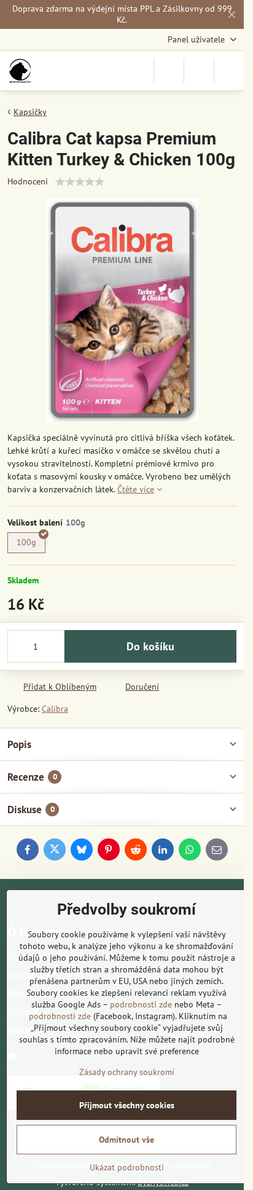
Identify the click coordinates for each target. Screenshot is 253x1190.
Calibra (55, 708)
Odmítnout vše (126, 1139)
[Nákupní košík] (199, 70)
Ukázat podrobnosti (127, 1167)
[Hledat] (169, 70)
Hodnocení (27, 181)
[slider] (79, 182)
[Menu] (229, 70)
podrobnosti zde (141, 1004)
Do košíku (150, 646)
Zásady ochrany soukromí (126, 1072)
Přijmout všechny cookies (126, 1105)
